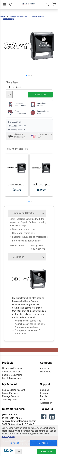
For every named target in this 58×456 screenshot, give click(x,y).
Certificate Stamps (11, 371)
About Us (44, 368)
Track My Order (9, 399)
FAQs (42, 399)
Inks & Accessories (11, 378)
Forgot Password (10, 393)
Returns (44, 393)
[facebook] (44, 417)
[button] (26, 75)
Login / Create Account (13, 390)
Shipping (44, 390)
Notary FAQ (45, 371)
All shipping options (16, 130)
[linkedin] (52, 417)
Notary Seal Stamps (12, 368)
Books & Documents (12, 375)
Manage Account (10, 396)
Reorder (44, 396)
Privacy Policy (8, 436)
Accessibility (46, 403)
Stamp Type (12, 82)
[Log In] (47, 4)
